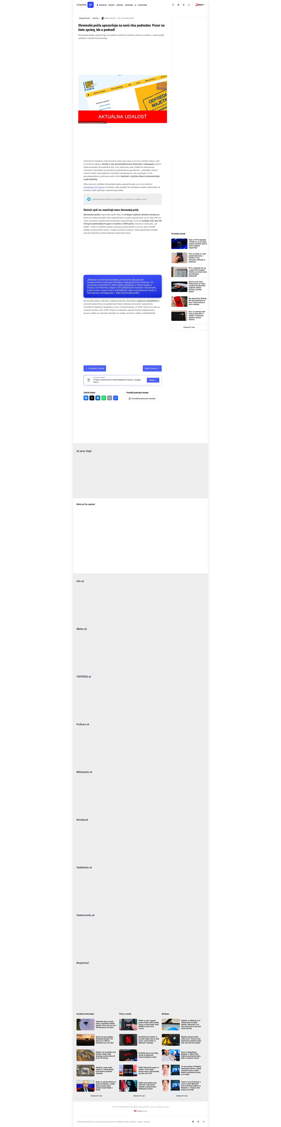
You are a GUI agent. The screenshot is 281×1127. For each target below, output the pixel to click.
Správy (96, 18)
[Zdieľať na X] (91, 398)
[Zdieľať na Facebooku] (86, 398)
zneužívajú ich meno (94, 187)
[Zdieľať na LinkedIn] (97, 398)
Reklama (133, 1122)
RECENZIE (129, 5)
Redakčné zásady (122, 1122)
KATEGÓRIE (142, 5)
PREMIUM (103, 5)
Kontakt (147, 1122)
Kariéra (140, 1122)
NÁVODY (119, 5)
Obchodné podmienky (85, 1122)
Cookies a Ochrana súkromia (105, 1122)
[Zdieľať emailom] (109, 398)
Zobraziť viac (189, 327)
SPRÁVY (111, 5)
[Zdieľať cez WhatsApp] (103, 398)
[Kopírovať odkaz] (115, 398)
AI (135, 5)
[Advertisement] (122, 56)
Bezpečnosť (84, 18)
